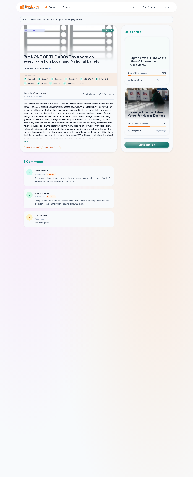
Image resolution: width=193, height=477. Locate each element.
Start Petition (149, 7)
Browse (66, 7)
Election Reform (32, 148)
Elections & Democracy (34, 30)
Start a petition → (147, 145)
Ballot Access (48, 148)
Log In (166, 7)
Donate (52, 7)
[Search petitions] (134, 7)
